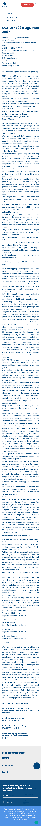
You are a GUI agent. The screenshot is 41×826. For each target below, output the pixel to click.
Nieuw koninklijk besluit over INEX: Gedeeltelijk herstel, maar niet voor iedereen (18, 710)
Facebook (13, 17)
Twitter (12, 20)
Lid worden (27, 5)
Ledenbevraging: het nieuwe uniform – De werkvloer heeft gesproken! (15, 735)
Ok (36, 823)
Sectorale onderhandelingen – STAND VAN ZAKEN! (16, 727)
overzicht (11, 13)
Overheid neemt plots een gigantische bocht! (13, 719)
